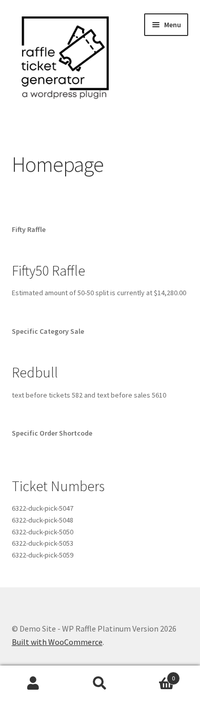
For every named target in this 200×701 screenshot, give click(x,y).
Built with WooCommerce (57, 642)
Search (100, 683)
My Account (33, 683)
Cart (154, 674)
